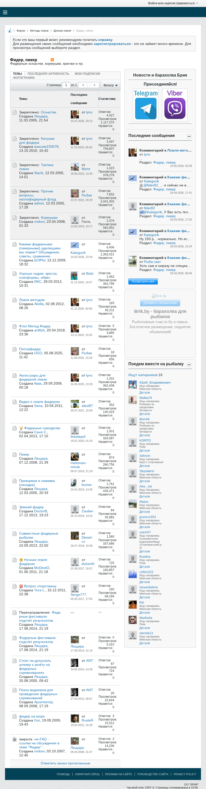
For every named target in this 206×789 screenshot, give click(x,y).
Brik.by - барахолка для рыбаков (160, 314)
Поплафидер (30, 349)
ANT (89, 661)
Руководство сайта (152, 774)
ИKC (37, 281)
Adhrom (144, 456)
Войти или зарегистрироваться (171, 3)
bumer (87, 485)
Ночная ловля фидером (33, 562)
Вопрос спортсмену (40, 586)
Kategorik (78, 253)
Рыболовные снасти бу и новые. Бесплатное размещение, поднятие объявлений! (160, 327)
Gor (37, 720)
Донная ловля (62, 30)
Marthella (145, 618)
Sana (38, 406)
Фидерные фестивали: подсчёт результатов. (40, 616)
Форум (21, 30)
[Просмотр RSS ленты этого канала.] (52, 60)
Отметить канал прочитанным (65, 763)
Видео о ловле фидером (39, 402)
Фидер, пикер (164, 162)
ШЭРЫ (39, 260)
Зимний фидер (31, 507)
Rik (141, 602)
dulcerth (88, 564)
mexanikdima (148, 587)
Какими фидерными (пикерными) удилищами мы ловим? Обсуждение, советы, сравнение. (40, 250)
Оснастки (48, 112)
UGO (38, 353)
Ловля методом (32, 300)
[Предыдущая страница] (82, 85)
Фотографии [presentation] (24, 78)
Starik (38, 173)
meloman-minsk (79, 465)
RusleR (87, 720)
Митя (86, 169)
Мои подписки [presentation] (87, 74)
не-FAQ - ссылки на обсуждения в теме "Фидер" (39, 743)
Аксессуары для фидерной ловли (33, 377)
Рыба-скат (152, 262)
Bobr (90, 273)
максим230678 (46, 147)
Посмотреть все (143, 281)
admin (39, 203)
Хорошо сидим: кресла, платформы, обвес (38, 275)
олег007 (145, 532)
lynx (89, 112)
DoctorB (40, 511)
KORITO (145, 440)
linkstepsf (78, 437)
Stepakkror (146, 471)
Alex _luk (145, 486)
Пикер (24, 454)
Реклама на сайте (118, 774)
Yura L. (39, 590)
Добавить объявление (160, 303)
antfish (39, 330)
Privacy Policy (185, 774)
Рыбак (87, 195)
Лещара (40, 116)
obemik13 (146, 633)
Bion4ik (144, 419)
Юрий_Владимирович (155, 382)
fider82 (152, 185)
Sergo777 (78, 595)
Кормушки (49, 218)
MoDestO (41, 568)
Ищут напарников (143, 375)
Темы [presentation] (17, 74)
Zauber (87, 511)
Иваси (143, 502)
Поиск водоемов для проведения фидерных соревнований (38, 694)
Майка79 (145, 398)
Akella (39, 304)
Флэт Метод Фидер (34, 326)
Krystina (144, 556)
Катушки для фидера (37, 140)
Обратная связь (87, 774)
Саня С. (40, 432)
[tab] (17, 73)
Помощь (63, 774)
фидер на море (32, 716)
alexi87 (87, 406)
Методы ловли (39, 30)
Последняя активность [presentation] (48, 74)
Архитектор (43, 702)
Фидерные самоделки (42, 428)
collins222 (146, 572)
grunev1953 (147, 517)
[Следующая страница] (94, 85)
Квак (37, 383)
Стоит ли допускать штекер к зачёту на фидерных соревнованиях (35, 667)
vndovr (39, 222)
